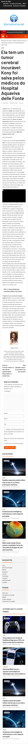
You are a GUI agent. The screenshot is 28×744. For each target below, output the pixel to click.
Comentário (7, 391)
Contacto (4, 582)
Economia (5, 572)
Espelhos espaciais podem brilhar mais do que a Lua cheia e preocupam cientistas (13, 482)
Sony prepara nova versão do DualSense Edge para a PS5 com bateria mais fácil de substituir (13, 640)
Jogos (4, 635)
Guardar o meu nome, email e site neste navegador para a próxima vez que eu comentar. (14, 432)
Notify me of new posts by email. (14, 443)
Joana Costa (5, 103)
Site (5, 424)
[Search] (25, 36)
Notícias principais (7, 567)
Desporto (4, 578)
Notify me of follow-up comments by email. (14, 439)
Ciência (2, 47)
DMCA (24, 3)
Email (6, 418)
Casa (3, 565)
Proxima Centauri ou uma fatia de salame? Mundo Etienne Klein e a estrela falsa (8, 371)
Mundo (4, 570)
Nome (6, 413)
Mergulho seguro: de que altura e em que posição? (20, 368)
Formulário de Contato (15, 3)
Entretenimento (6, 580)
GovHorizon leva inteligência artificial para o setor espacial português (12, 513)
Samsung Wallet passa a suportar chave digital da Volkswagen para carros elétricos (14, 671)
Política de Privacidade (19, 5)
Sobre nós (5, 3)
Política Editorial (7, 5)
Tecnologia (5, 576)
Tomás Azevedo (15, 486)
